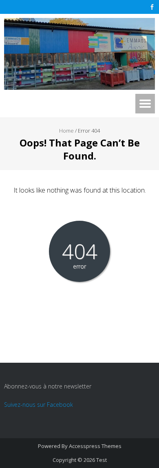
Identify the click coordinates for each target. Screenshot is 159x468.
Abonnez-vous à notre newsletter (47, 386)
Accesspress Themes (95, 446)
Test (101, 460)
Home (66, 130)
